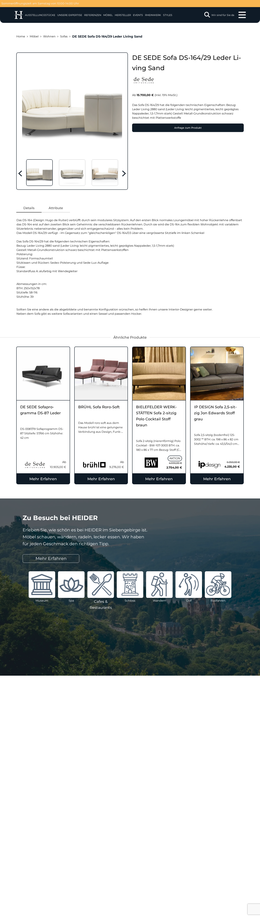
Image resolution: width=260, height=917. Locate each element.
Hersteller (123, 15)
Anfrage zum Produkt (188, 127)
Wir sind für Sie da (222, 15)
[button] (69, 15)
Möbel (108, 15)
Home (20, 36)
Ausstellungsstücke (40, 15)
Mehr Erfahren (43, 479)
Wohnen (49, 36)
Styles (167, 15)
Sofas (64, 36)
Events (138, 15)
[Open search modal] (207, 15)
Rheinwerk (153, 15)
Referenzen (92, 15)
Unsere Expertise (69, 15)
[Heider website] (18, 15)
